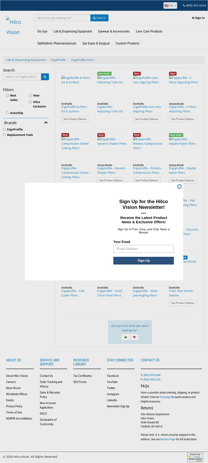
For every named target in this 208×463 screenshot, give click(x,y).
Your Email (121, 242)
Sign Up (144, 260)
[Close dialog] (180, 186)
